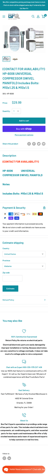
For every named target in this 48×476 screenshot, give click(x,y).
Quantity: (6, 111)
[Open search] (33, 16)
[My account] (38, 16)
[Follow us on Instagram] (4, 458)
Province (6, 260)
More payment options (24, 135)
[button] (23, 469)
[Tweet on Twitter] (39, 144)
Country (6, 248)
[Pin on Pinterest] (34, 144)
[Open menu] (4, 17)
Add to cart (24, 120)
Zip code (6, 272)
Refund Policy (8, 300)
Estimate (10, 288)
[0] (43, 16)
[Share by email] (43, 144)
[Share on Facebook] (29, 144)
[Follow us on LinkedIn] (9, 458)
